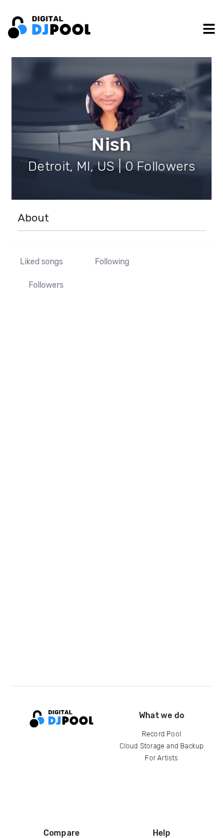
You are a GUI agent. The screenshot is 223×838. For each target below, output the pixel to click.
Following (112, 262)
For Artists (161, 758)
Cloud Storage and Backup (162, 746)
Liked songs (41, 262)
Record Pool (161, 734)
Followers (46, 285)
